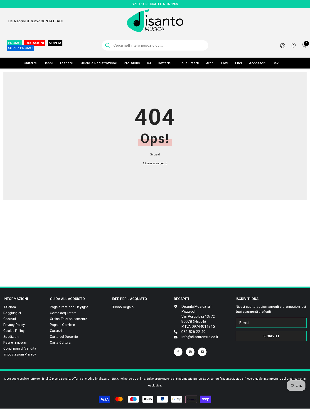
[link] (19, 354)
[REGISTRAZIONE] (282, 45)
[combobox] (159, 45)
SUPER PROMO (20, 48)
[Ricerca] (155, 45)
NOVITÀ (55, 43)
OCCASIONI (34, 43)
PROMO (14, 43)
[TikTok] (202, 352)
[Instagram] (190, 352)
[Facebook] (178, 352)
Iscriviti (271, 336)
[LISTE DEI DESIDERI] (293, 45)
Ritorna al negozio (155, 163)
